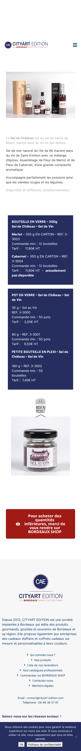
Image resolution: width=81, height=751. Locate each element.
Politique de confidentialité (44, 744)
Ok (21, 744)
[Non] (76, 737)
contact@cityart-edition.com (45, 698)
